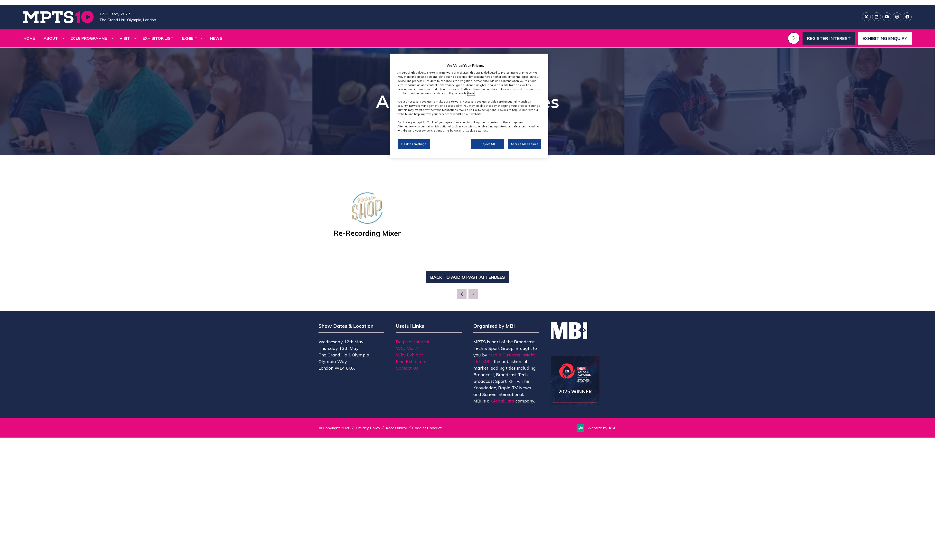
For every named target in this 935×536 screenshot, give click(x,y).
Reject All (488, 144)
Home (29, 38)
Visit (125, 38)
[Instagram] (897, 16)
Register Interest (412, 342)
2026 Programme (89, 38)
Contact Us (407, 368)
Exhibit (189, 38)
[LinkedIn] (876, 16)
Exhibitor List (158, 38)
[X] (866, 16)
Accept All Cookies (524, 144)
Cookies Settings (413, 144)
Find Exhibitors (411, 361)
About (51, 38)
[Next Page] (473, 294)
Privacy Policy (368, 427)
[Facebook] (907, 16)
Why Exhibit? (409, 355)
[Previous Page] (462, 294)
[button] (794, 38)
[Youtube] (886, 16)
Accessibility (396, 427)
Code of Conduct (427, 427)
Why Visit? (407, 348)
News (216, 38)
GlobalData (502, 401)
